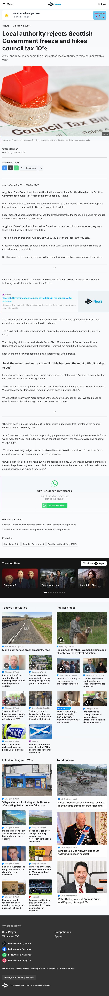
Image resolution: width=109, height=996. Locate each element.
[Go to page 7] (60, 592)
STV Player (9, 932)
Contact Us (52, 968)
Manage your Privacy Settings (19, 977)
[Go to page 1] (45, 592)
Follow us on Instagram (19, 960)
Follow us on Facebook (19, 949)
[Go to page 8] (62, 592)
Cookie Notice (67, 968)
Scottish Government (33, 544)
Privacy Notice (38, 968)
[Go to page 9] (64, 592)
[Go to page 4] (53, 592)
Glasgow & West (22, 25)
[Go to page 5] (55, 592)
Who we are (8, 968)
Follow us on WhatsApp (20, 955)
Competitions (62, 932)
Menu (10, 4)
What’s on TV (10, 936)
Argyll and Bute (11, 544)
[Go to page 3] (51, 592)
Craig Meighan (10, 148)
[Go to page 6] (57, 592)
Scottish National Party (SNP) (62, 544)
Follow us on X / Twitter (20, 943)
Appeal (58, 936)
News (6, 25)
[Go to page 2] (48, 592)
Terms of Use (22, 968)
